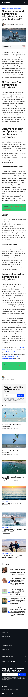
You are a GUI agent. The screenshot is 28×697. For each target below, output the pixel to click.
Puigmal (7, 2)
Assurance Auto (6, 649)
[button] (3, 2)
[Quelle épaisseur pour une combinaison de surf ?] (14, 545)
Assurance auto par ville (8, 661)
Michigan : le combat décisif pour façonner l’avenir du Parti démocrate (17, 601)
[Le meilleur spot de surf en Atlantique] (14, 493)
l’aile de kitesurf (9, 352)
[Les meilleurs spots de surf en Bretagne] (14, 467)
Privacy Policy (7, 400)
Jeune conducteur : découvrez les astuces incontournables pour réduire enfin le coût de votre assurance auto (18, 612)
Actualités (5, 632)
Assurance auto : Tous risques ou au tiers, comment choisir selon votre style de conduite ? (17, 582)
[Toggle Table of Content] (22, 46)
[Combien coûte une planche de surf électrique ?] (14, 519)
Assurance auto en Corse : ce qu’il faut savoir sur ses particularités (17, 592)
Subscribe (20, 395)
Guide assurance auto (7, 656)
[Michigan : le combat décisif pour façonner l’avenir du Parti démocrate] (4, 601)
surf (11, 475)
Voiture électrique (7, 645)
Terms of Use (15, 400)
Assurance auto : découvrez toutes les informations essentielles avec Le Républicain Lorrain (17, 571)
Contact (4, 652)
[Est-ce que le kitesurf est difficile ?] (14, 441)
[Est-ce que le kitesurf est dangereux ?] (14, 415)
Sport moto (5, 640)
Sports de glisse (17, 8)
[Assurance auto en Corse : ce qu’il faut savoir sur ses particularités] (4, 591)
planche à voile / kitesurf (7, 8)
